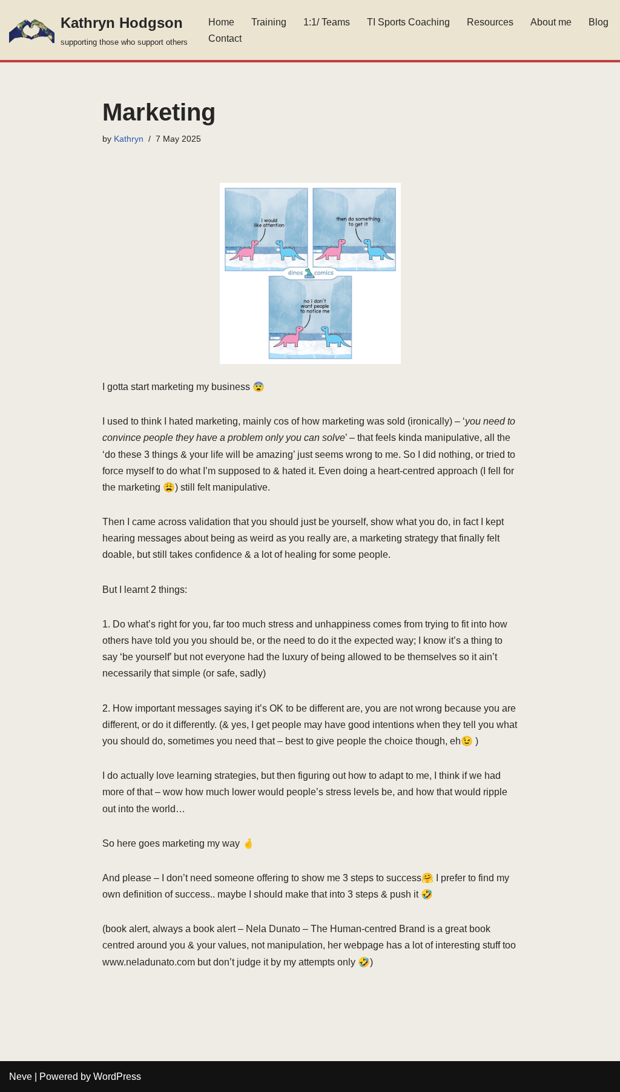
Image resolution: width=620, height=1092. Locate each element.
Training (268, 22)
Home (221, 22)
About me (551, 22)
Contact (225, 38)
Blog (598, 22)
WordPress (117, 1076)
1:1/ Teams (326, 22)
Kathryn (128, 139)
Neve (20, 1076)
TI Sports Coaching (408, 22)
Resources (490, 22)
